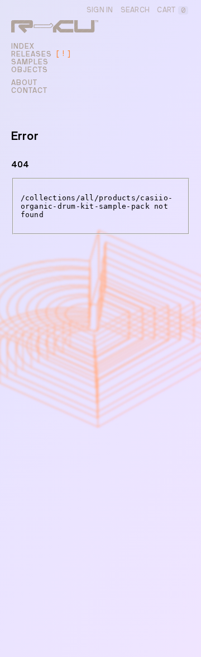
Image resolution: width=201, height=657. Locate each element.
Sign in (100, 10)
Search (135, 10)
